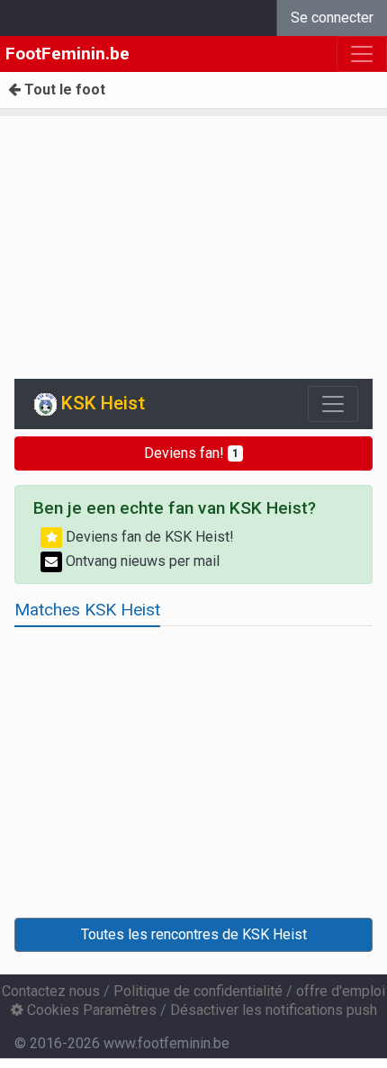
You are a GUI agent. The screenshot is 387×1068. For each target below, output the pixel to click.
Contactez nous (51, 991)
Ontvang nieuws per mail (141, 561)
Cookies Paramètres (90, 1010)
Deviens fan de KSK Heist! (148, 536)
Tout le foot (63, 89)
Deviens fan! (191, 453)
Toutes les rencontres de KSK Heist (194, 934)
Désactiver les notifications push (273, 1010)
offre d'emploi (340, 991)
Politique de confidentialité (198, 991)
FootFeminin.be (67, 53)
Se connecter (332, 17)
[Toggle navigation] (333, 404)
